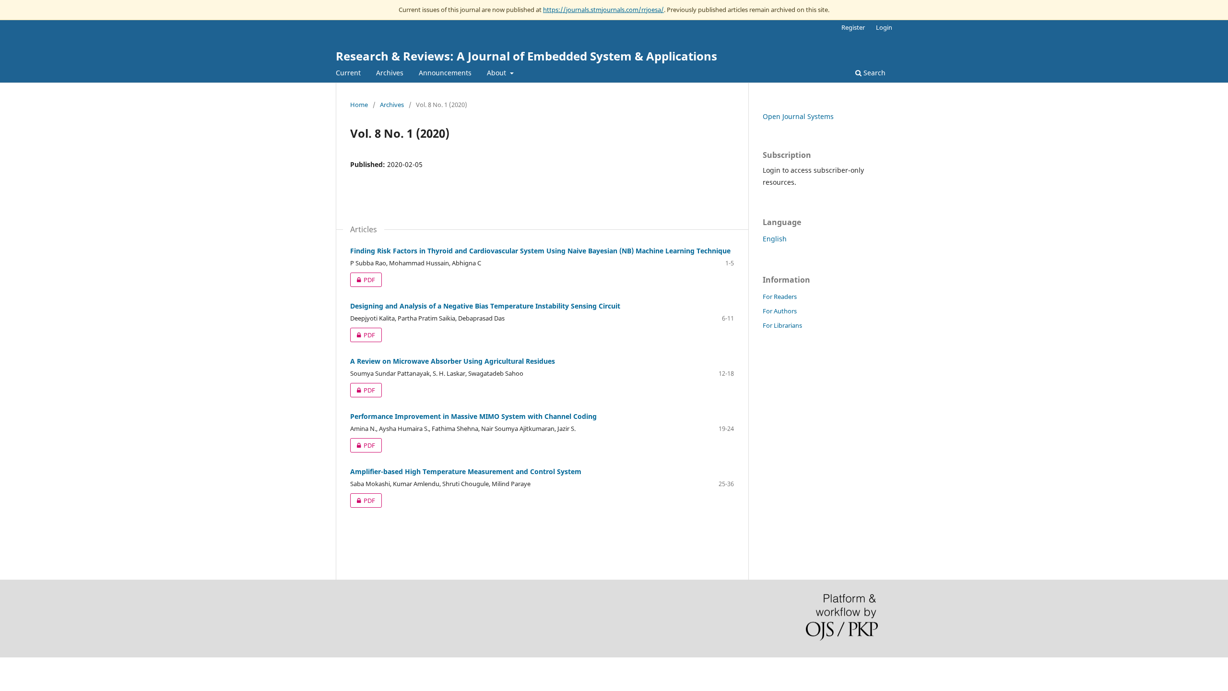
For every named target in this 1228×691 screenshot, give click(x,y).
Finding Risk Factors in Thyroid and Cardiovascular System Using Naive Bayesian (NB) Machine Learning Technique (540, 250)
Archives (389, 72)
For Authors (780, 311)
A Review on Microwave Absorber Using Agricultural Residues (452, 361)
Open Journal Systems (798, 116)
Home (359, 104)
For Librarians (782, 325)
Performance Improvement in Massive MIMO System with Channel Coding (473, 416)
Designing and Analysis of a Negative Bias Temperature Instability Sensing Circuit (485, 305)
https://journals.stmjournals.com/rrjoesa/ (603, 9)
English (775, 238)
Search (874, 72)
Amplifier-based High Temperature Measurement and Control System (465, 471)
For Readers (780, 296)
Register (853, 27)
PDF (362, 279)
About (497, 72)
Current (348, 72)
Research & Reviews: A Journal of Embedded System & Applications (526, 56)
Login (884, 27)
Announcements (445, 72)
